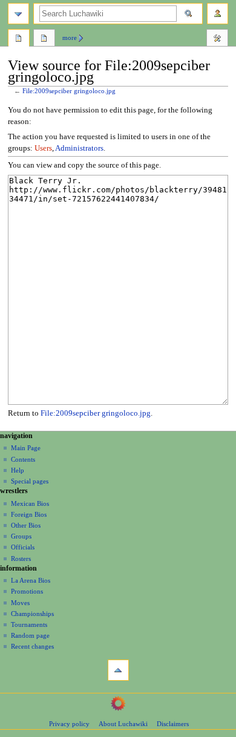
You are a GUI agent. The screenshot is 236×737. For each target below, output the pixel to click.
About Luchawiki (123, 723)
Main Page (26, 447)
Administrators (79, 148)
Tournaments (29, 624)
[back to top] (118, 670)
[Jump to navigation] (18, 13)
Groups (21, 536)
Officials (22, 547)
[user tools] (217, 13)
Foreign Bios (29, 514)
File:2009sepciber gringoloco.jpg (69, 91)
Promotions (27, 591)
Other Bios (26, 525)
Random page (30, 635)
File (18, 39)
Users (43, 148)
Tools (217, 39)
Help (17, 470)
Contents (23, 459)
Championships (32, 613)
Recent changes (32, 646)
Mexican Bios (30, 503)
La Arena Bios (30, 580)
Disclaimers (173, 723)
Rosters (21, 558)
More (69, 37)
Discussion (44, 39)
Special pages (29, 481)
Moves (20, 602)
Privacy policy (69, 723)
